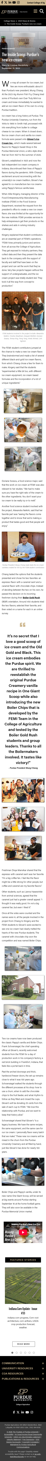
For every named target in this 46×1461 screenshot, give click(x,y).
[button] (12, 1353)
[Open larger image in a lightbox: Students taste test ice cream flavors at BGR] (23, 790)
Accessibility (8, 1435)
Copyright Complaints (30, 1442)
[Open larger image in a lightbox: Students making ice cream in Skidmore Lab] (23, 401)
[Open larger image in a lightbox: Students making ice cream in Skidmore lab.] (23, 430)
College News (9, 20)
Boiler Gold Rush (31, 598)
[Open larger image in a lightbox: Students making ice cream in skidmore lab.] (23, 459)
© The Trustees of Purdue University (22, 1432)
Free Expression (28, 1440)
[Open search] (42, 12)
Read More (23, 1344)
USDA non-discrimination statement (26, 1437)
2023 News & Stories (26, 20)
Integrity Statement (14, 1440)
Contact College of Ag (36, 2)
